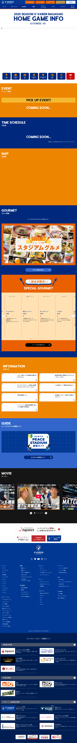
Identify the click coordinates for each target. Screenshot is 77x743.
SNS (59, 577)
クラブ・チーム (14, 6)
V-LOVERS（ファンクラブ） (46, 572)
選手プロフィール (6, 608)
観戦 (34, 6)
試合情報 (24, 6)
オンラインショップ (44, 581)
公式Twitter (61, 579)
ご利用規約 (60, 591)
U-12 (41, 602)
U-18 (41, 597)
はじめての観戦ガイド (38, 457)
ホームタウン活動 (6, 626)
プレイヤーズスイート (44, 574)
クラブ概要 (4, 604)
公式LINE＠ (61, 584)
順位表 (22, 589)
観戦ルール (23, 568)
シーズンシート (43, 570)
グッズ (53, 6)
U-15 (41, 599)
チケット (4, 579)
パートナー (63, 6)
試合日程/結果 (24, 587)
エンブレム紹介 (5, 606)
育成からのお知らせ (44, 593)
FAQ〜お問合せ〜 (61, 598)
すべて (3, 568)
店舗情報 (42, 586)
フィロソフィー (5, 601)
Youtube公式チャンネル (64, 586)
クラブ (3, 572)
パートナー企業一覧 (63, 568)
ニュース (3, 565)
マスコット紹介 (5, 612)
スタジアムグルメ (25, 594)
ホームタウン (5, 588)
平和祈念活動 (5, 624)
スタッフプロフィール (6, 610)
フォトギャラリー (25, 592)
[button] (3, 316)
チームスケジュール (6, 615)
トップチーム (5, 570)
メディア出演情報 (6, 621)
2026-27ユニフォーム (44, 584)
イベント (4, 581)
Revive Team (24, 574)
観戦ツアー (23, 570)
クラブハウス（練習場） (7, 617)
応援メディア (5, 619)
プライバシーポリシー (62, 595)
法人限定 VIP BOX (63, 572)
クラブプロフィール (6, 599)
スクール (4, 592)
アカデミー (4, 590)
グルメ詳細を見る (38, 270)
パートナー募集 (62, 570)
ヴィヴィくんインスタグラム (65, 581)
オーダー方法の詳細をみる (38, 344)
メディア (4, 583)
